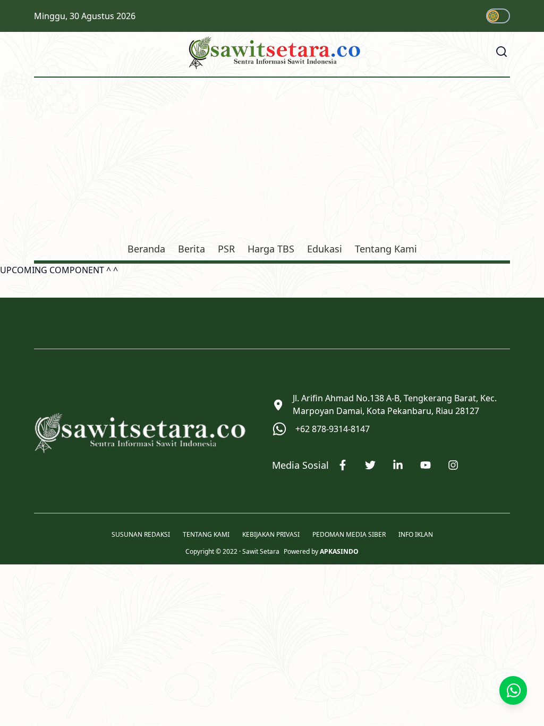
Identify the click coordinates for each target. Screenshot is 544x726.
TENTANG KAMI (206, 534)
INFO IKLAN (415, 534)
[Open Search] (501, 51)
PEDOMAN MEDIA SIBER (349, 534)
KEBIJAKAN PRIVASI (271, 534)
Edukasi (324, 248)
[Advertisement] (272, 161)
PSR (226, 248)
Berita (191, 248)
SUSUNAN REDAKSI (141, 534)
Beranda (146, 248)
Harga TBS (271, 248)
